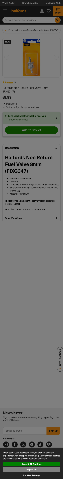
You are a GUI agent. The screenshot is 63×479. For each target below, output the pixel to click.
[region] (31, 463)
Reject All (31, 469)
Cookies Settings (31, 475)
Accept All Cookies (32, 464)
